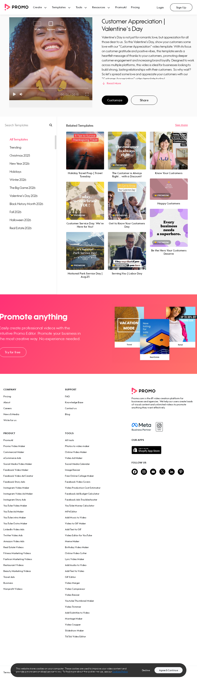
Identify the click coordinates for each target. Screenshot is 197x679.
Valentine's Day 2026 (24, 196)
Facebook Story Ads (14, 481)
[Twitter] (162, 472)
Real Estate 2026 (21, 228)
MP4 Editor (71, 511)
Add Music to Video (75, 517)
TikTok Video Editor (75, 636)
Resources (98, 7)
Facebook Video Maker (15, 469)
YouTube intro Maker (14, 517)
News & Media (11, 414)
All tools (69, 440)
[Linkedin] (172, 472)
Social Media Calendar (77, 464)
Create (37, 7)
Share (144, 100)
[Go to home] (19, 7)
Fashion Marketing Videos (17, 559)
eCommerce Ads (12, 458)
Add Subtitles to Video (77, 612)
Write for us (9, 420)
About (6, 402)
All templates (19, 139)
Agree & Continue (168, 670)
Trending (15, 147)
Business (8, 583)
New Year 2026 (19, 163)
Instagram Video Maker (16, 487)
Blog (67, 414)
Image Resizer (72, 469)
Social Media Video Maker (17, 464)
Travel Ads (9, 577)
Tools (79, 7)
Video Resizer (72, 594)
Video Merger (72, 583)
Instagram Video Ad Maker (18, 493)
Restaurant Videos (13, 565)
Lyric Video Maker (74, 559)
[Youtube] (153, 472)
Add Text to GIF (73, 529)
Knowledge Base (74, 402)
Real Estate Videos (13, 547)
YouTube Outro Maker (15, 523)
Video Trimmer (73, 606)
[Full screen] (87, 94)
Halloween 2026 (20, 220)
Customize (114, 100)
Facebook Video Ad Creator (18, 475)
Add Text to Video (74, 571)
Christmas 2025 (20, 155)
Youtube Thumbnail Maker (79, 600)
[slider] (13, 88)
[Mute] (22, 94)
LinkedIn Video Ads (13, 529)
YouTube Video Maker (15, 505)
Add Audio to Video (75, 565)
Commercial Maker (13, 452)
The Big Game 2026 (22, 188)
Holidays (15, 171)
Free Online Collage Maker (79, 475)
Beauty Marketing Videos (17, 571)
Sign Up (181, 7)
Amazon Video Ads (13, 541)
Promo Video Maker (14, 446)
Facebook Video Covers (77, 481)
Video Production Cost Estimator (83, 487)
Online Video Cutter (76, 553)
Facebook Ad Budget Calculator (82, 493)
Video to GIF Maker (75, 523)
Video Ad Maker (73, 458)
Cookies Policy (120, 671)
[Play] (14, 94)
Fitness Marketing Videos (17, 553)
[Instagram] (159, 426)
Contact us (71, 408)
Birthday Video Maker (77, 547)
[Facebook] (141, 427)
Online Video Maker (76, 452)
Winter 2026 (18, 180)
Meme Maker (72, 541)
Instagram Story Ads (14, 499)
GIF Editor (70, 577)
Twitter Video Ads (13, 535)
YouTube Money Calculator (79, 505)
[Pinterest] (181, 472)
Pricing (135, 7)
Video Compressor (75, 588)
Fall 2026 (15, 212)
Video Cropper (73, 624)
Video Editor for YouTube (78, 535)
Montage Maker (74, 618)
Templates (59, 7)
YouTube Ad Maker (13, 511)
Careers (7, 408)
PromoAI (121, 7)
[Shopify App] (163, 450)
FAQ (67, 396)
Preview (85, 146)
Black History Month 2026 (26, 204)
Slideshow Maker (74, 630)
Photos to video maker (77, 446)
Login (160, 7)
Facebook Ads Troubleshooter (81, 499)
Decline (146, 670)
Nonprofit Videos (12, 588)
